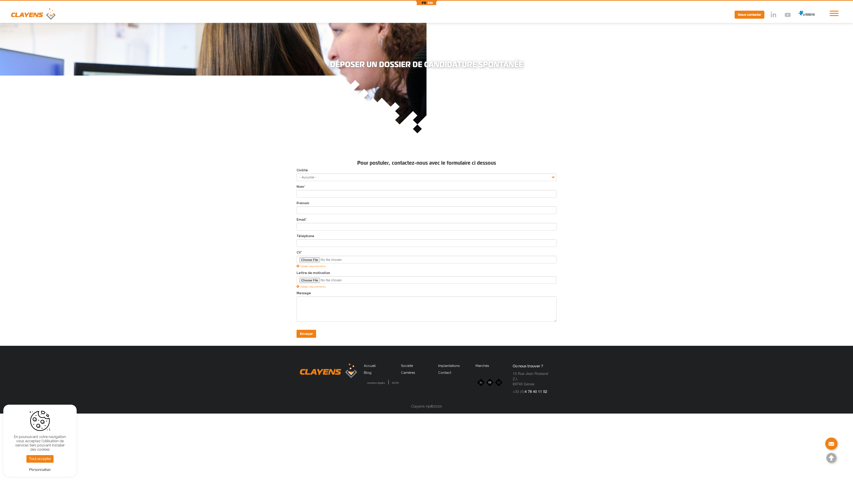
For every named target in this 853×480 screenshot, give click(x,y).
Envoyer (306, 334)
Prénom (303, 203)
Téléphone (305, 236)
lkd (773, 15)
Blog (367, 373)
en (430, 3)
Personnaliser (40, 469)
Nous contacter (749, 15)
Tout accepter (40, 458)
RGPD (395, 383)
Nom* (301, 186)
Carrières (408, 373)
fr (424, 3)
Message (304, 293)
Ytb (787, 15)
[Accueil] (28, 15)
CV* (299, 252)
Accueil (370, 366)
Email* (302, 219)
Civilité (302, 170)
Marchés (482, 366)
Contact (444, 373)
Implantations (449, 366)
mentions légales (376, 383)
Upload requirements (313, 266)
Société (407, 366)
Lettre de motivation (313, 273)
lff (803, 14)
